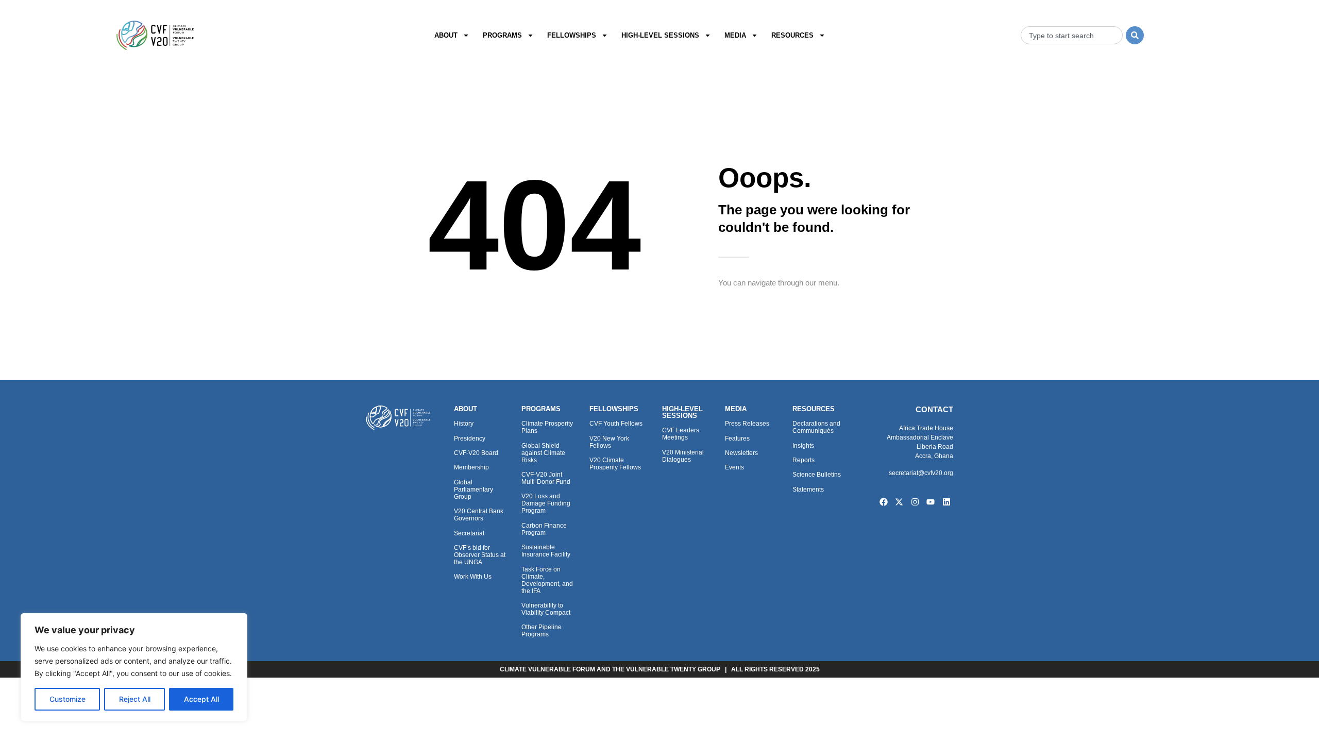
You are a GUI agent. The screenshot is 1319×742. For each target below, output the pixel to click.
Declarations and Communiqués (816, 427)
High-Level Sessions (660, 35)
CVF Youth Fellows (615, 423)
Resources (792, 35)
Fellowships (571, 35)
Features (737, 438)
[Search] (1135, 35)
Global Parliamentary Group (473, 489)
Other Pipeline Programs (541, 630)
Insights (803, 445)
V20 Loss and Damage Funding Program (545, 503)
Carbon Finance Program (544, 529)
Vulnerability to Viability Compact (545, 609)
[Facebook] (883, 502)
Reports (803, 460)
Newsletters (741, 453)
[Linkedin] (946, 502)
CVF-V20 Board (476, 453)
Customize (67, 699)
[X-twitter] (899, 502)
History (464, 423)
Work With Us (473, 576)
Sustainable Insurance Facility (545, 551)
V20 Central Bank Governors (478, 515)
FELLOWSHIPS (613, 409)
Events (734, 467)
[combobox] (1072, 35)
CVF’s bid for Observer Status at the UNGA (479, 555)
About (446, 35)
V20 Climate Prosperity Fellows (615, 464)
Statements (808, 489)
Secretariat (469, 533)
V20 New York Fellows (609, 442)
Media (735, 35)
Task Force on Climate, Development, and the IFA (547, 580)
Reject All (134, 699)
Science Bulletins (816, 474)
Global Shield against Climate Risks (543, 453)
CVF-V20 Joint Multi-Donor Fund (545, 478)
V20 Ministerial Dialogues (683, 456)
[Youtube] (931, 502)
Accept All (201, 699)
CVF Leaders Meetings (680, 434)
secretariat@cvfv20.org (921, 473)
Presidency (469, 438)
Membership (471, 467)
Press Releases (747, 423)
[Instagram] (915, 502)
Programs (502, 35)
